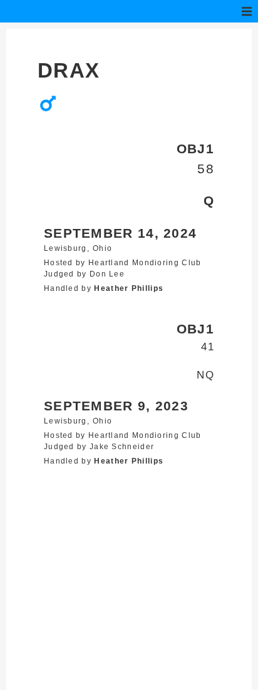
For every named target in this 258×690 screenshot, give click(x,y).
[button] (246, 11)
